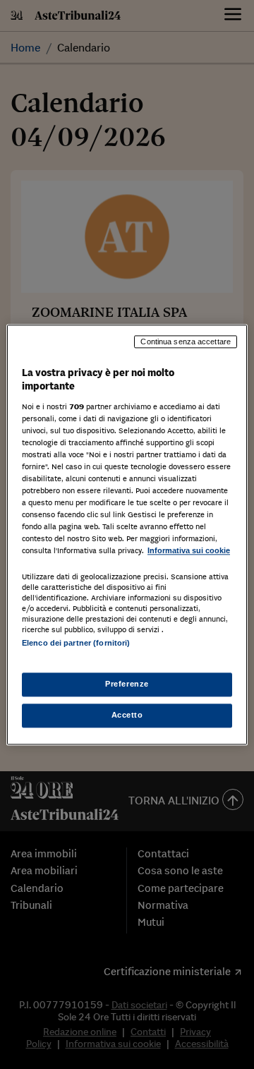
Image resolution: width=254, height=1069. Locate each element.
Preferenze (127, 684)
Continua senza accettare (185, 341)
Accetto (127, 715)
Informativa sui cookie (188, 551)
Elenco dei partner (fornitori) (76, 643)
